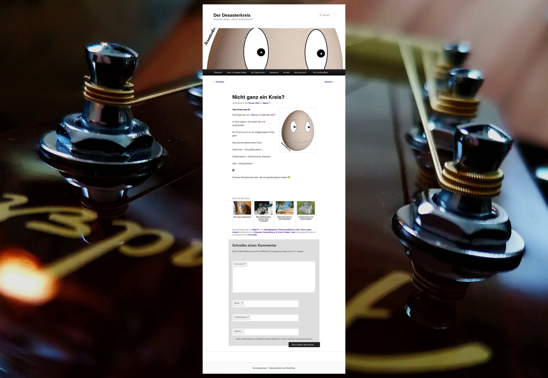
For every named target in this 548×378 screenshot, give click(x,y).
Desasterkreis (269, 232)
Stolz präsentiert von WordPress (282, 368)
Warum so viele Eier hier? (263, 114)
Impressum (274, 72)
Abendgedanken (270, 229)
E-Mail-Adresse (241, 317)
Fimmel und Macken (286, 229)
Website (237, 331)
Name (238, 303)
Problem (286, 232)
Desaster (258, 232)
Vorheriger (218, 81)
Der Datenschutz (258, 72)
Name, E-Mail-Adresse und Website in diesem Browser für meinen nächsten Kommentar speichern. (274, 339)
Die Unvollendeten (320, 72)
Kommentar (240, 264)
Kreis (280, 232)
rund (293, 232)
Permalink (253, 234)
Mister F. (266, 103)
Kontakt (286, 72)
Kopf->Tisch (300, 229)
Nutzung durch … (301, 72)
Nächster (330, 81)
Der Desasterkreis (231, 15)
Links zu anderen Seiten (237, 72)
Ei (276, 232)
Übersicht (218, 72)
